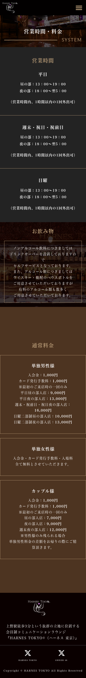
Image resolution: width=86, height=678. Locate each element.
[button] (79, 7)
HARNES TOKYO (28, 660)
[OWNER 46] (61, 653)
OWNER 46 (61, 660)
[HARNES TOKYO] (27, 653)
